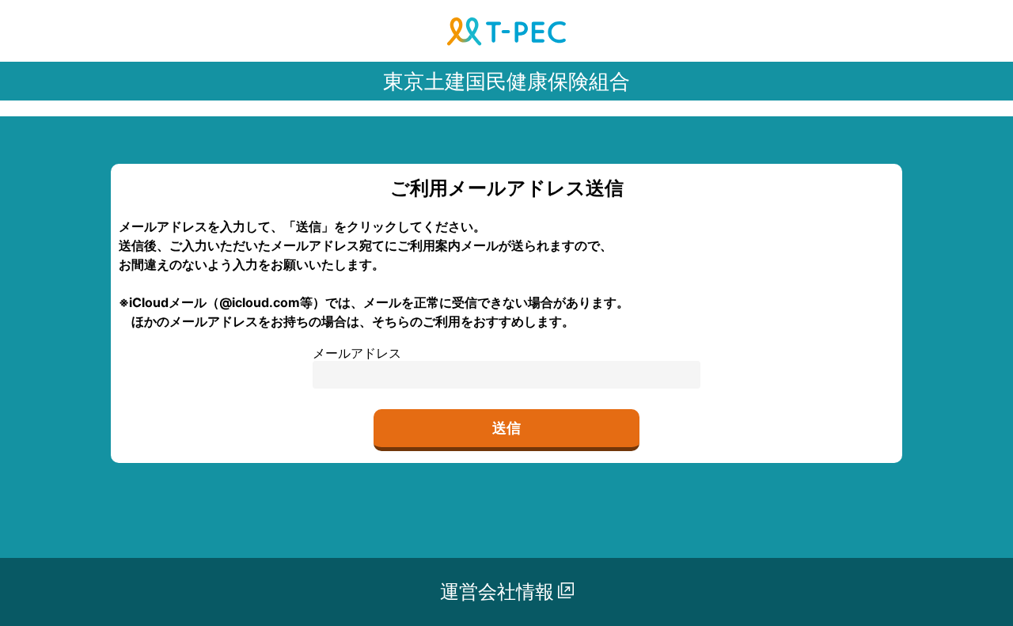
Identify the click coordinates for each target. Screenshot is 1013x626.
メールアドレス (357, 353)
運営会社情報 (497, 591)
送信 (506, 427)
